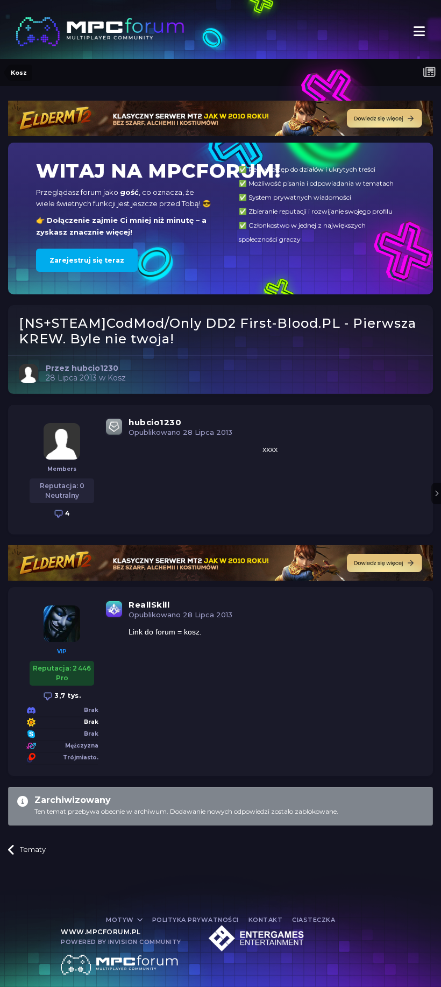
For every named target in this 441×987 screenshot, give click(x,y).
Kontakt (265, 919)
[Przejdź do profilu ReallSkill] (62, 623)
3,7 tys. (67, 696)
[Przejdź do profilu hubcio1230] (28, 373)
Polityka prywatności (195, 919)
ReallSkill (149, 605)
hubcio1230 (155, 422)
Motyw (121, 919)
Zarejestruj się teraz (86, 260)
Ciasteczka (313, 919)
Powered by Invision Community (121, 942)
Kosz (117, 378)
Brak (91, 721)
